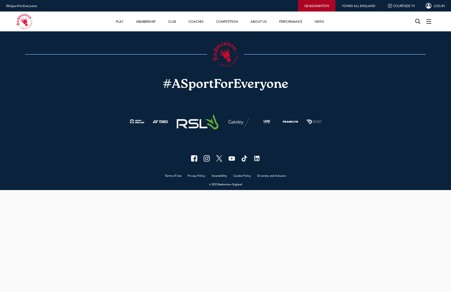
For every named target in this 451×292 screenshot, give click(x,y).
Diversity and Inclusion (271, 176)
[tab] (316, 6)
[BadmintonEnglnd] (219, 158)
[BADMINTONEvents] (232, 158)
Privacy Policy (196, 176)
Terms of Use (173, 176)
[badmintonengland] (194, 158)
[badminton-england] (257, 158)
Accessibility (219, 176)
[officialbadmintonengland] (207, 158)
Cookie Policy (242, 176)
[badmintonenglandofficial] (244, 158)
